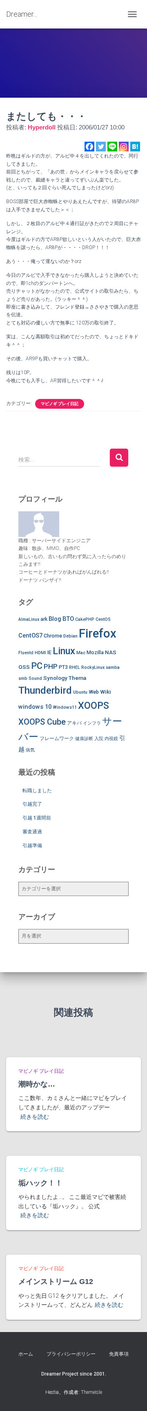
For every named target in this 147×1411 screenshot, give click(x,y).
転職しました (37, 790)
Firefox (97, 633)
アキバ (74, 723)
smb (22, 678)
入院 (98, 738)
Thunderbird (45, 690)
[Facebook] (89, 146)
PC (36, 666)
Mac (80, 652)
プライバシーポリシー (71, 1354)
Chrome (53, 636)
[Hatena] (135, 146)
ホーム (25, 1354)
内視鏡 (111, 738)
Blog (55, 618)
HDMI (40, 652)
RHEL (74, 667)
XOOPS (93, 705)
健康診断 (84, 738)
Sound (35, 678)
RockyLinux (93, 667)
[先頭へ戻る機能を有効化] (130, 1395)
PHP (51, 666)
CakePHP (84, 619)
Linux (64, 651)
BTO (68, 618)
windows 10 (34, 706)
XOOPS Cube (42, 722)
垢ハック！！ (40, 1183)
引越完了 (32, 804)
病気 (30, 750)
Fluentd (25, 652)
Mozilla (95, 652)
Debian (70, 636)
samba (113, 667)
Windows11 (65, 707)
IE (49, 652)
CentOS (103, 619)
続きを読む (34, 1116)
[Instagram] (124, 146)
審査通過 (32, 832)
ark (43, 619)
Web (94, 692)
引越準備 (32, 845)
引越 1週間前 (36, 818)
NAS (110, 652)
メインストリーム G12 (55, 1281)
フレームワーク (57, 738)
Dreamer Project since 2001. (73, 1374)
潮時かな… (36, 1084)
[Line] (112, 146)
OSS (24, 667)
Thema (77, 678)
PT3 (63, 667)
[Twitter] (101, 146)
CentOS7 (30, 635)
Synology (55, 678)
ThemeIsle (91, 1392)
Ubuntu (80, 692)
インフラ (92, 723)
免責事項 (119, 1354)
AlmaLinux (28, 619)
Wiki (105, 691)
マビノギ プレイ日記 (59, 403)
